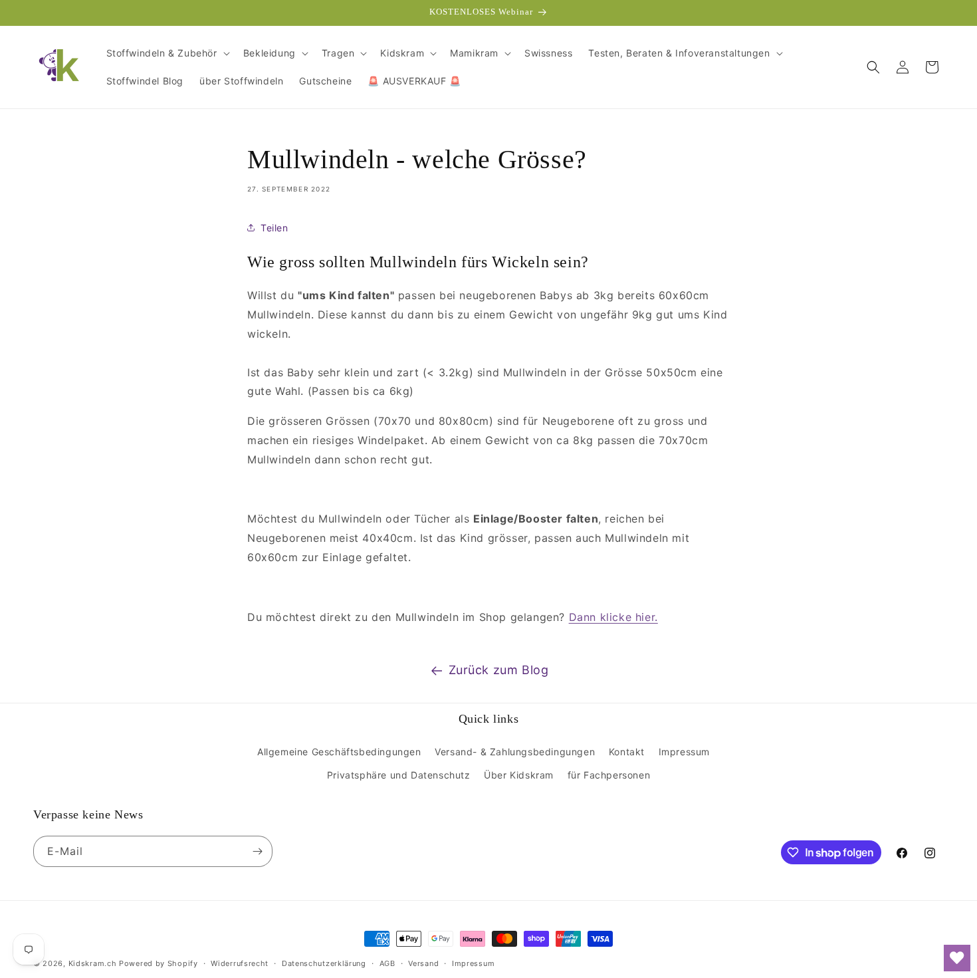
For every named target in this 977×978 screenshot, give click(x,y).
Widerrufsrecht (240, 963)
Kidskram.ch (92, 963)
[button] (166, 53)
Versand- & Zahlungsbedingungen (515, 751)
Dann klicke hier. (613, 617)
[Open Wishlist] (957, 958)
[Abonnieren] (257, 851)
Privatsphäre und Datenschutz (399, 775)
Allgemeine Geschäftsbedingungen (339, 751)
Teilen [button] (274, 227)
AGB (387, 963)
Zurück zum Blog (499, 670)
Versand (423, 963)
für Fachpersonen (609, 775)
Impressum (684, 751)
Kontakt (627, 751)
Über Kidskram (519, 775)
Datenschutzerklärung (324, 963)
